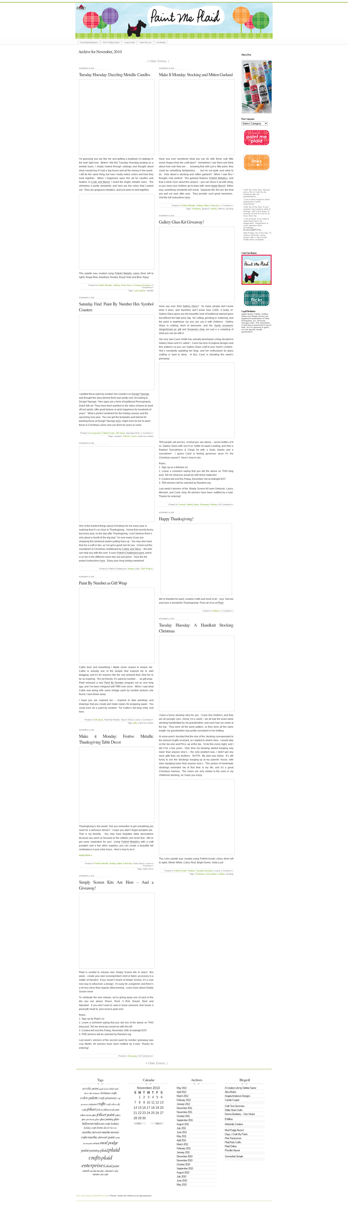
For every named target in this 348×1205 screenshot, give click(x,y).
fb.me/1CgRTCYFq (252, 230)
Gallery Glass (190, 306)
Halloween (88, 1123)
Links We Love (145, 42)
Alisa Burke (230, 1091)
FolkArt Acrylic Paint (111, 1109)
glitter (116, 1119)
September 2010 (185, 1168)
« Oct (138, 1123)
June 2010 (182, 1180)
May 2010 (181, 1184)
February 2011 (184, 1148)
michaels (96, 1143)
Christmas (196, 209)
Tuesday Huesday (142, 285)
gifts (135, 723)
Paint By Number (114, 682)
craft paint (92, 1104)
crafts (101, 1103)
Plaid (220, 602)
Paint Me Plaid (176, 21)
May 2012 (181, 1087)
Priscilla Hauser (232, 1150)
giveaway (90, 1119)
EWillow (229, 1119)
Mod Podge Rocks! (234, 1130)
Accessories (95, 433)
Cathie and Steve (131, 549)
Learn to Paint (129, 42)
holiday (213, 209)
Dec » (159, 1123)
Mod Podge (109, 1142)
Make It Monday (211, 205)
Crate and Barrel (100, 182)
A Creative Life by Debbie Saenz (240, 1087)
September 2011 (185, 1120)
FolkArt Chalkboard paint (130, 552)
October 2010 (183, 1164)
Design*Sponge (140, 394)
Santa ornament (223, 325)
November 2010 (184, 1160)
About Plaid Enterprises (89, 42)
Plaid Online (230, 1146)
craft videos (111, 1104)
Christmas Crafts (108, 1093)
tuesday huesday (97, 1170)
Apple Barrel (218, 185)
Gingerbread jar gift (170, 329)
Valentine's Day (111, 1171)
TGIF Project (146, 569)
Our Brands (161, 42)
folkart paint (105, 1114)
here (187, 197)
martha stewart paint (101, 1136)
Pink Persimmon (233, 1138)
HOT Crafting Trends (111, 42)
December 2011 (184, 1108)
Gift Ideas (120, 433)
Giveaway (204, 504)
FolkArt (91, 1109)
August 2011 (183, 1124)
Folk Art (126, 436)
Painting (94, 1150)
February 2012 (184, 1100)
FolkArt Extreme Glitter (88, 1115)
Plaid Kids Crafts (233, 1142)
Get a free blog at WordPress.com (92, 1196)
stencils (85, 1171)
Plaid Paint (112, 1165)
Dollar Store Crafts (233, 1110)
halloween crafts (102, 1123)
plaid (104, 1150)
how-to (134, 436)
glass (97, 1119)
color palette (139, 291)
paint (85, 1150)
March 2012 (182, 1095)
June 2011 (182, 1132)
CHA (90, 1093)
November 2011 (184, 1112)
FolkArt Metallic (105, 285)
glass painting (106, 1119)
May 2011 (181, 1136)
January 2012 (183, 1104)
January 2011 (183, 1152)
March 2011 (182, 1144)
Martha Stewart (91, 1131)
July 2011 (181, 1128)
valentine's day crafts (100, 1174)
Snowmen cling (196, 329)
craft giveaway (107, 1097)
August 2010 (183, 1172)
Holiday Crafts (90, 1127)
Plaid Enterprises (97, 1161)
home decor (103, 1127)
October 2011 (183, 1116)
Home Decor (126, 285)
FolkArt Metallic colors (127, 273)
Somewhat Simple (234, 1156)
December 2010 (184, 1156)
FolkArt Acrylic (108, 433)
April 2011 (181, 1140)
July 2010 (181, 1176)
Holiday (116, 285)
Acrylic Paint (90, 1088)
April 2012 (181, 1091)
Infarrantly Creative (234, 1124)
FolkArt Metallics (218, 178)
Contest (181, 504)
